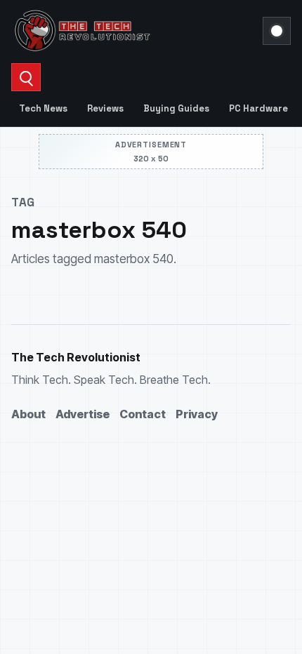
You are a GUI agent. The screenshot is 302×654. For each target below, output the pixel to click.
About (28, 414)
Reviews (105, 108)
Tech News (43, 108)
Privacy (197, 414)
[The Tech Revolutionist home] (132, 31)
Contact (142, 414)
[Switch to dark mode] (277, 31)
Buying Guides (176, 108)
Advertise (82, 414)
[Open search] (26, 77)
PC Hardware (258, 108)
